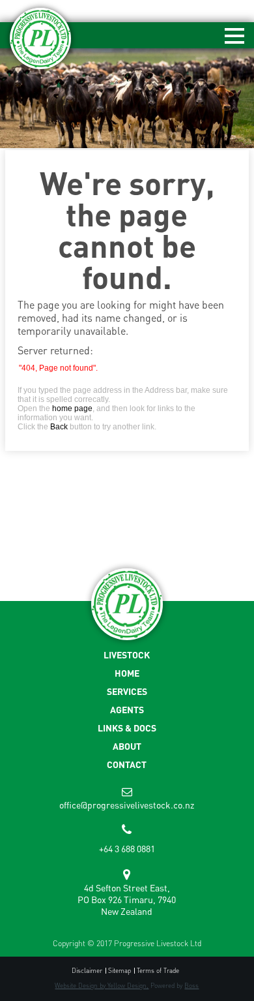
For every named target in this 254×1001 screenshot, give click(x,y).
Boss (191, 985)
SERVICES (127, 691)
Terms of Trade (158, 971)
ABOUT (127, 746)
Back (59, 426)
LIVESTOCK (127, 654)
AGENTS (127, 709)
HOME (127, 673)
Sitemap (119, 971)
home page (72, 408)
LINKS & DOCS (127, 727)
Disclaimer (87, 971)
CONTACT (127, 764)
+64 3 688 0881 (127, 848)
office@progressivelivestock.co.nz (126, 804)
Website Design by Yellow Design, (101, 985)
